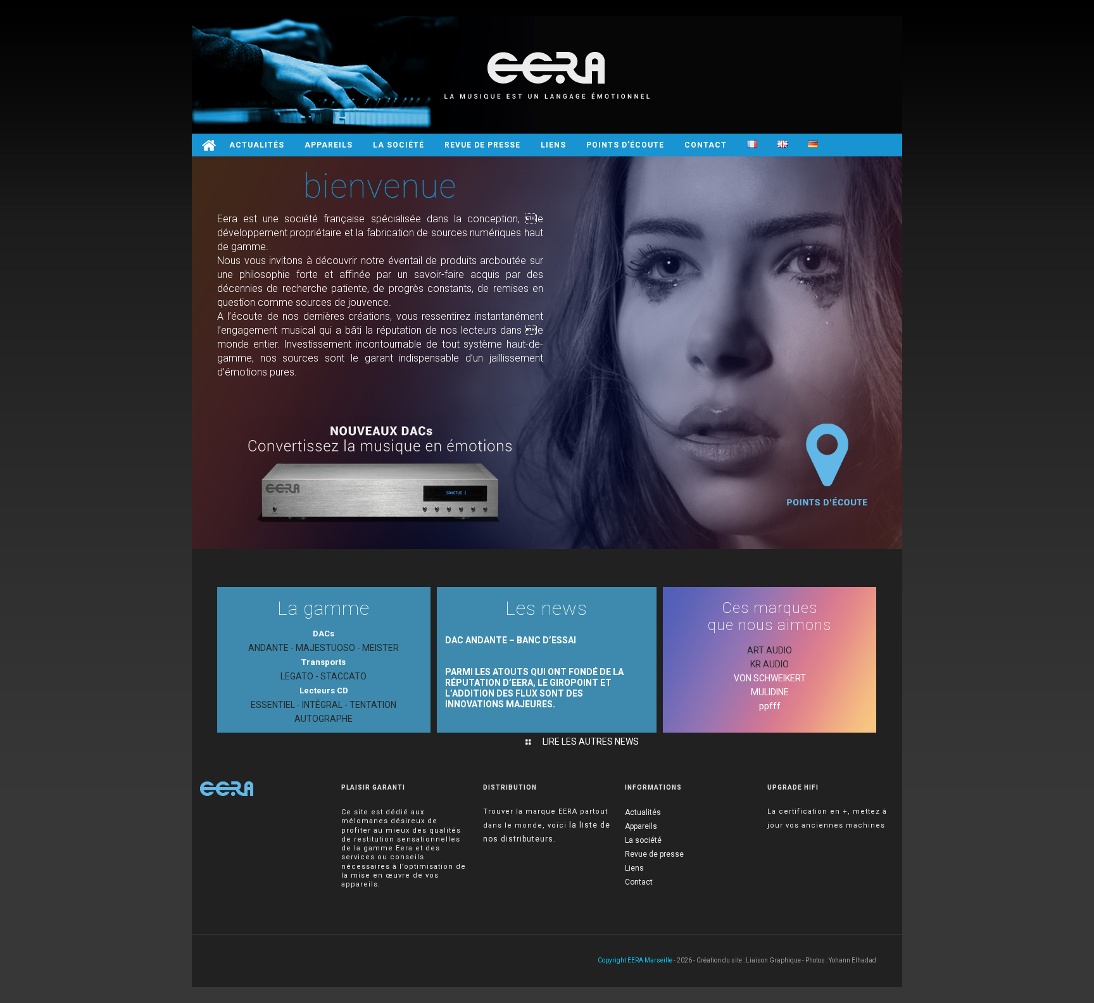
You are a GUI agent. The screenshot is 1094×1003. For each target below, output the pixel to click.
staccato (343, 676)
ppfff (770, 706)
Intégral (322, 705)
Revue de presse (654, 854)
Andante (268, 648)
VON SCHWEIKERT (770, 678)
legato (296, 676)
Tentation (372, 705)
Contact (639, 882)
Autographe (323, 719)
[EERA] (547, 75)
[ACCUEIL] (209, 145)
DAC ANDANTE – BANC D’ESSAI (510, 640)
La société (643, 840)
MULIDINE (770, 692)
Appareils (641, 826)
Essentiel (273, 705)
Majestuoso (325, 648)
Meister (380, 648)
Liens (634, 868)
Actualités (643, 812)
